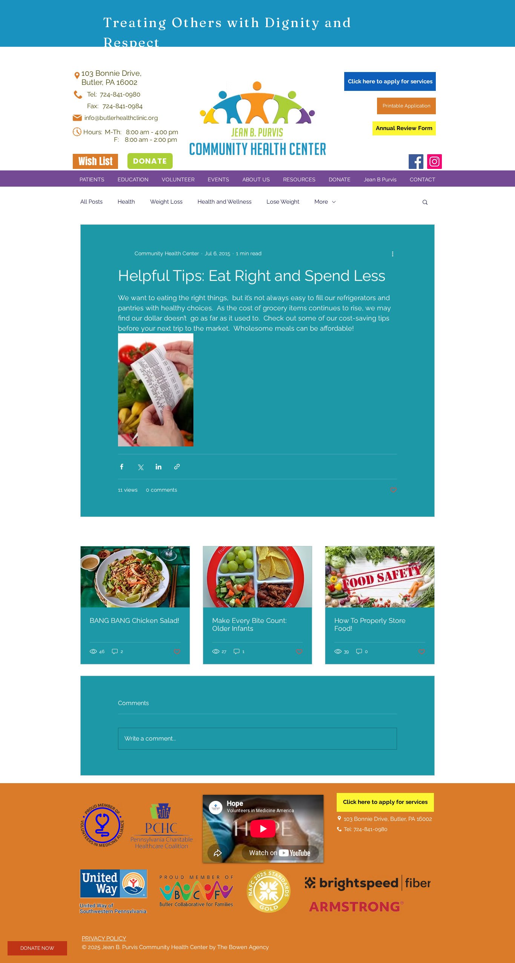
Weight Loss (166, 201)
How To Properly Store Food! (370, 624)
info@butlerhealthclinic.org (121, 117)
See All (426, 532)
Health (126, 201)
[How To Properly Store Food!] (379, 576)
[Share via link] (177, 466)
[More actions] (392, 253)
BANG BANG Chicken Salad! (134, 620)
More (321, 201)
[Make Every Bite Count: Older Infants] (257, 576)
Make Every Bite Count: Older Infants (249, 624)
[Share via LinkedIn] (158, 466)
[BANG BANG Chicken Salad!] (135, 576)
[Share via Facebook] (121, 466)
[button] (218, 180)
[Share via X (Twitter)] (140, 466)
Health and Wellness (224, 201)
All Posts (91, 201)
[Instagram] (434, 161)
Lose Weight (283, 201)
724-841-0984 (122, 106)
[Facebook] (416, 161)
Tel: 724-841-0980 (113, 94)
